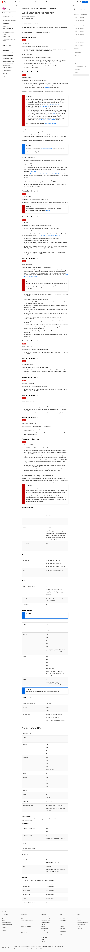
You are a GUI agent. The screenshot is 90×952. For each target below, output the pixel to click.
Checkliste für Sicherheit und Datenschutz (50, 235)
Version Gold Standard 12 (79, 17)
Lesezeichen (77, 9)
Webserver (77, 55)
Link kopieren (84, 9)
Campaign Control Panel (7, 76)
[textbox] (9, 13)
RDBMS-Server (77, 61)
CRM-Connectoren (78, 63)
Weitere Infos (33, 171)
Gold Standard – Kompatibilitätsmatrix (78, 49)
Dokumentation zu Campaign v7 (9, 20)
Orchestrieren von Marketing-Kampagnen (8, 33)
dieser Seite (47, 210)
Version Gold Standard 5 (79, 34)
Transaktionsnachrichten (8, 58)
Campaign (33, 8)
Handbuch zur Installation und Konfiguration (8, 64)
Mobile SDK (77, 72)
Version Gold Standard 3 (79, 39)
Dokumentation (25, 8)
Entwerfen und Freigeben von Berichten (9, 40)
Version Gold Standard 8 (79, 28)
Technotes (5, 73)
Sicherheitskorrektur (44, 106)
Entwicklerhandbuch (7, 70)
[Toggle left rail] (16, 5)
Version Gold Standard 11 (79, 20)
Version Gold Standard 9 (79, 25)
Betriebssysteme (78, 52)
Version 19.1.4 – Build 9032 (79, 45)
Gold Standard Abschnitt (50, 123)
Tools (75, 58)
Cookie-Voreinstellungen (59, 946)
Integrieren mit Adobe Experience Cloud (7, 50)
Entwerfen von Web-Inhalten (8, 43)
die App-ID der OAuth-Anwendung (47, 119)
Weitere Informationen (53, 104)
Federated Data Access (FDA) (80, 66)
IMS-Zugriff (47, 87)
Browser (76, 75)
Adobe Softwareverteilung (46, 148)
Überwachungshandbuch (7, 67)
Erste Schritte (5, 26)
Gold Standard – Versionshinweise (80, 14)
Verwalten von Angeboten (8, 55)
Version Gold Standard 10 (79, 23)
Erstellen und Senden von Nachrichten (8, 29)
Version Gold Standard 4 (79, 37)
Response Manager (6, 36)
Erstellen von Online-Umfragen (7, 46)
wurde (54, 113)
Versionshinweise (6, 23)
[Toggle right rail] (73, 5)
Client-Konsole (77, 69)
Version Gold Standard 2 (79, 42)
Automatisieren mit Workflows (8, 53)
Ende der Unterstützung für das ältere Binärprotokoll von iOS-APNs (44, 173)
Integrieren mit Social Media (8, 61)
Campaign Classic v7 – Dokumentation (46, 8)
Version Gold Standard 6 (79, 31)
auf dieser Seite (44, 111)
